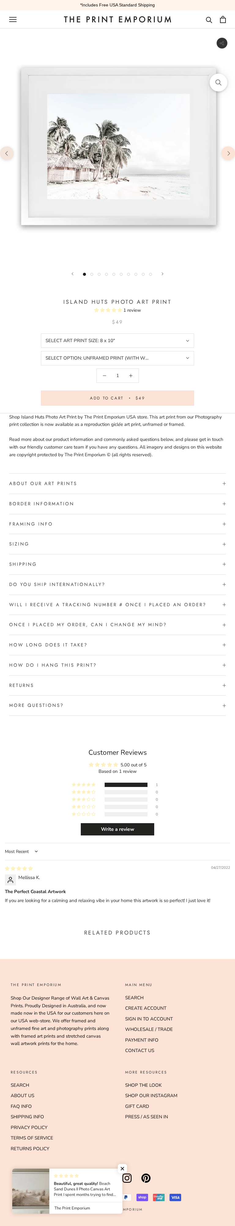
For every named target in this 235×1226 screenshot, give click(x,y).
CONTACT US (139, 1050)
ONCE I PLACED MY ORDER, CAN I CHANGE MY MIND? (88, 624)
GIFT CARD (137, 1106)
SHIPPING (23, 564)
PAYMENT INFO (142, 1040)
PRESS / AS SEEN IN (146, 1117)
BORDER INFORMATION (41, 503)
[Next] (162, 273)
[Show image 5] (113, 274)
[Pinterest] (146, 1183)
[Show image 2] (91, 274)
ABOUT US (22, 1096)
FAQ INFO (21, 1106)
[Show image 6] (121, 274)
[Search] (209, 19)
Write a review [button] (117, 829)
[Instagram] (127, 1183)
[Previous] (72, 273)
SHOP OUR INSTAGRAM (151, 1096)
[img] (19, 869)
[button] (108, 310)
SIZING (19, 544)
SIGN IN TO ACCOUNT (149, 1019)
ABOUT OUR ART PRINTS (43, 483)
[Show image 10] (150, 274)
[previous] (7, 153)
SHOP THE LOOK (143, 1085)
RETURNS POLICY (30, 1149)
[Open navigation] (13, 19)
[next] (228, 153)
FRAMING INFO (31, 524)
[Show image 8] (135, 274)
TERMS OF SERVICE (32, 1138)
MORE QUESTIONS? (36, 705)
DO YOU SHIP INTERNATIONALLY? (57, 584)
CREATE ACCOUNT (145, 1008)
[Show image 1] (84, 274)
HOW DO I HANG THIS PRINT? (53, 665)
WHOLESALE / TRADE (149, 1029)
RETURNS (21, 685)
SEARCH (134, 998)
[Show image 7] (128, 274)
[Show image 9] (143, 274)
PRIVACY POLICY (29, 1127)
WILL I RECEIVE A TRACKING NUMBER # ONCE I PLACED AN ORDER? (107, 604)
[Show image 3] (99, 274)
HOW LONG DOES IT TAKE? (48, 645)
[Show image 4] (106, 274)
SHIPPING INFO (27, 1117)
